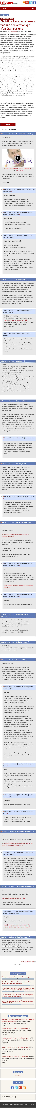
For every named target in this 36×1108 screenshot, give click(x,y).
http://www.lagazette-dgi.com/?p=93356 (14, 898)
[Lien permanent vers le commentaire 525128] (3, 812)
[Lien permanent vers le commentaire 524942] (3, 497)
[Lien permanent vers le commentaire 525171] (1, 937)
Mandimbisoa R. (14, 31)
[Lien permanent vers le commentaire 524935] (1, 522)
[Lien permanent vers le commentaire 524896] (1, 134)
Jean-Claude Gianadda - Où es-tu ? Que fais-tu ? (18, 168)
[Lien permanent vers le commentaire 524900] (1, 279)
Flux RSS (27, 1104)
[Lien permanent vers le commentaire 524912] (3, 333)
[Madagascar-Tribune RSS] (24, 1089)
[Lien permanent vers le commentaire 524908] (3, 310)
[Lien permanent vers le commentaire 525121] (1, 831)
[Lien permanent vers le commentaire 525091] (1, 660)
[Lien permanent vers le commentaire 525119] (3, 764)
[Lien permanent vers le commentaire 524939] (3, 563)
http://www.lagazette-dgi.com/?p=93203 (16, 320)
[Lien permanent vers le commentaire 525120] (3, 795)
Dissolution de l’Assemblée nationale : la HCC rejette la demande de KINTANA (16, 982)
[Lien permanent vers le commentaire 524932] (1, 464)
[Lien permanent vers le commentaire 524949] (1, 614)
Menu (4, 8)
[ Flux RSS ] (18, 1075)
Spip (33, 1104)
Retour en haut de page (27, 961)
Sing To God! (19, 170)
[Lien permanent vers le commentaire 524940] (3, 594)
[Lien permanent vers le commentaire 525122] (1, 886)
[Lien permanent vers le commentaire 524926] (3, 235)
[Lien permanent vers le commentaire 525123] (3, 911)
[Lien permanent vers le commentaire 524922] (3, 212)
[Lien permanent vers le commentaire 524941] (3, 438)
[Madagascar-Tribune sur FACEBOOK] (12, 1089)
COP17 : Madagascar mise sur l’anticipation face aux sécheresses (17, 1002)
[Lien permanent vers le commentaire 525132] (3, 852)
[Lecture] (18, 158)
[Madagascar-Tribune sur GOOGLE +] (20, 1089)
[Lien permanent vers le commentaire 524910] (1, 361)
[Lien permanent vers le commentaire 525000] (1, 642)
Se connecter (5, 1104)
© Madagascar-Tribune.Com (17, 1104)
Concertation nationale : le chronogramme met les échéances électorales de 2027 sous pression (18, 989)
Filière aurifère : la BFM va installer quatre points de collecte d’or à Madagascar (17, 995)
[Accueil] (9, 4)
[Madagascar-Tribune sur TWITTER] (16, 1089)
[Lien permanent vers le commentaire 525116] (3, 687)
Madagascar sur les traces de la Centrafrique (16, 977)
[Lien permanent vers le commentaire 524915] (1, 401)
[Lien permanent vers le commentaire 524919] (3, 189)
